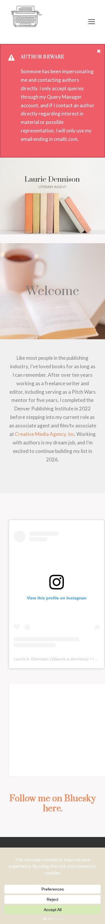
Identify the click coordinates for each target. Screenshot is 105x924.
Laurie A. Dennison (31, 659)
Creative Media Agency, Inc (44, 434)
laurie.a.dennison (71, 659)
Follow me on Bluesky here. (52, 803)
